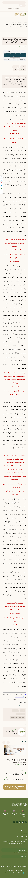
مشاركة (21, 69)
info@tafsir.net (21, 839)
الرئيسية (25, 22)
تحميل (15, 67)
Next (8, 742)
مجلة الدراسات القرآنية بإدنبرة (17, 717)
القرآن (22, 711)
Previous (3, 742)
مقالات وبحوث (13, 22)
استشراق (19, 22)
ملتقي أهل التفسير (9, 870)
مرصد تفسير (6, 873)
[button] (15, 69)
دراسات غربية (21, 714)
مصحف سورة (24, 830)
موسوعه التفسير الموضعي (17, 873)
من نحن (16, 8)
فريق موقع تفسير (19, 47)
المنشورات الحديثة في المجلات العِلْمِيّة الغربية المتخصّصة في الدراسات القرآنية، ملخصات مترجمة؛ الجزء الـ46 (16, 761)
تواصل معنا (10, 8)
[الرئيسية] (20, 14)
